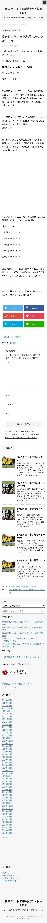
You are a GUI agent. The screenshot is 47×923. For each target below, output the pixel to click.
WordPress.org (9, 881)
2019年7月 (7, 784)
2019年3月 (7, 795)
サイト (8, 414)
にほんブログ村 (9, 687)
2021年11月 (7, 708)
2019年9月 (7, 779)
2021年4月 (7, 727)
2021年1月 (7, 735)
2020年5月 (7, 757)
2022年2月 (7, 706)
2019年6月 (7, 787)
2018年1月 (7, 833)
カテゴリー (7, 602)
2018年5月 (7, 822)
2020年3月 (7, 762)
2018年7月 (7, 817)
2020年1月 (7, 768)
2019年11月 (7, 773)
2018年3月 (7, 827)
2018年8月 (7, 814)
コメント (9, 362)
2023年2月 (7, 700)
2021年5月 (7, 725)
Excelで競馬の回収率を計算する (23, 586)
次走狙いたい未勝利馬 (12, 337)
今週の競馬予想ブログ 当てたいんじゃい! (21, 657)
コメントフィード (10, 878)
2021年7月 (7, 719)
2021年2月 (7, 733)
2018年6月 (7, 819)
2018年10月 (7, 808)
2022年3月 (7, 703)
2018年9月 (7, 811)
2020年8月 (7, 749)
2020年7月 (7, 752)
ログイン (6, 873)
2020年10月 (7, 743)
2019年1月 (7, 800)
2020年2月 (7, 765)
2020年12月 (7, 738)
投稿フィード (8, 875)
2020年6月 (7, 754)
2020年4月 (7, 760)
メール (9, 404)
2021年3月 (7, 730)
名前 (8, 395)
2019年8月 (7, 781)
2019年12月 (7, 771)
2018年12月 (7, 803)
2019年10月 (7, 776)
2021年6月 (7, 722)
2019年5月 (7, 790)
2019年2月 (7, 798)
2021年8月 (7, 716)
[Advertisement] (23, 185)
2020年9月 (7, 746)
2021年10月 (7, 711)
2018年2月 (7, 830)
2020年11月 (7, 741)
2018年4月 (7, 825)
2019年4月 (7, 792)
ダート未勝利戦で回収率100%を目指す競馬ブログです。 (23, 910)
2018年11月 (7, 806)
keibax (13, 343)
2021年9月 (7, 714)
